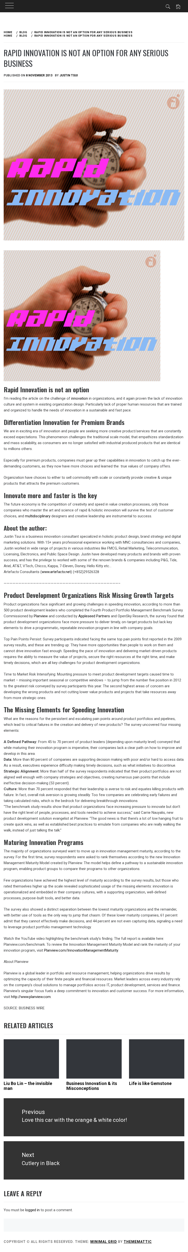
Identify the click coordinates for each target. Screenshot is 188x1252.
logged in (32, 1210)
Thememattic (138, 1242)
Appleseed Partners (94, 616)
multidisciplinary (37, 516)
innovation (79, 398)
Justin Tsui (68, 75)
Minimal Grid (103, 1242)
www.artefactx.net (56, 572)
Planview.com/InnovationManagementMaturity (81, 950)
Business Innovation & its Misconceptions (91, 1086)
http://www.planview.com (31, 997)
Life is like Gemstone (150, 1083)
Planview (41, 616)
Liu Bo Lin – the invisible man (28, 1086)
